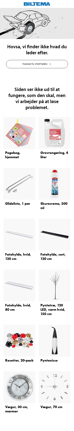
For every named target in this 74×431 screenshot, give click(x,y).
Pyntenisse (49, 360)
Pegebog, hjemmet (12, 154)
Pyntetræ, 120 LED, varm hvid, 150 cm (52, 309)
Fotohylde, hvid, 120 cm (18, 256)
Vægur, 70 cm (51, 407)
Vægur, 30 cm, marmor (16, 409)
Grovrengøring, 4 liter (54, 154)
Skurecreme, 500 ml (53, 205)
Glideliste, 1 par (17, 203)
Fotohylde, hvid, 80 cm (18, 307)
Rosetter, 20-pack (19, 360)
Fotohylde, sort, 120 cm (53, 256)
